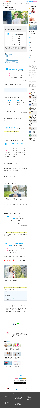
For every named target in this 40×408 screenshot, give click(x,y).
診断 (34, 85)
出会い (29, 13)
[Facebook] (13, 324)
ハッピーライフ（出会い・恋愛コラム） (18, 404)
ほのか (32, 65)
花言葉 (29, 85)
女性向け (35, 76)
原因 (29, 75)
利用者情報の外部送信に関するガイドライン (19, 398)
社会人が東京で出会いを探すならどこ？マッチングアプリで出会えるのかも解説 (22, 3)
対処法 (31, 77)
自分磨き (35, 84)
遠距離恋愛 (35, 86)
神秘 (30, 57)
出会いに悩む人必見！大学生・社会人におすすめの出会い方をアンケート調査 (16, 367)
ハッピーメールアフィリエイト (28, 399)
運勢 (29, 86)
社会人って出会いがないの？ (9, 54)
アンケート (13, 3)
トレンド (31, 39)
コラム (30, 37)
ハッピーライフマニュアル (21, 393)
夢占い (34, 75)
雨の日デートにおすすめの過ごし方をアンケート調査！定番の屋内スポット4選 (8, 367)
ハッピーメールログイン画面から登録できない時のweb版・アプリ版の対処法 (33, 14)
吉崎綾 (31, 75)
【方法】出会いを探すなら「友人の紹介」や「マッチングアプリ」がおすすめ (15, 56)
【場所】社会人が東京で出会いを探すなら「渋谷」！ (13, 55)
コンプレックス (35, 67)
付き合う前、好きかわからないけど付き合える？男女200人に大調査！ (8, 358)
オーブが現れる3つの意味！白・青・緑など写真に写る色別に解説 (33, 31)
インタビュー (30, 66)
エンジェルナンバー (34, 66)
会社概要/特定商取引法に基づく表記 (18, 397)
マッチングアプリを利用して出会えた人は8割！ (12, 61)
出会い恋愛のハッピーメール (5, 3)
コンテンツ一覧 (27, 400)
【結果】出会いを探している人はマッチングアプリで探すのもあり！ (13, 62)
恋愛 (30, 47)
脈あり (32, 84)
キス (29, 67)
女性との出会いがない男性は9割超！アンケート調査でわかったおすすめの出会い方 (16, 349)
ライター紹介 (26, 393)
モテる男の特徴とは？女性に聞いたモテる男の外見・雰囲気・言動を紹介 (8, 349)
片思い (30, 52)
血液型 (32, 85)
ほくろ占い (30, 65)
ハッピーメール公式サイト (18, 335)
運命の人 (32, 86)
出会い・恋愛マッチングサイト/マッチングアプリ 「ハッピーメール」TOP (9, 396)
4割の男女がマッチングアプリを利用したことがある (12, 60)
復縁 (34, 77)
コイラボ (32, 67)
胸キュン (30, 84)
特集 (30, 55)
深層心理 (31, 50)
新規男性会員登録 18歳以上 (7, 402)
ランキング (17, 393)
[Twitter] (15, 324)
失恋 (30, 42)
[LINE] (18, 324)
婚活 (29, 77)
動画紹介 (32, 74)
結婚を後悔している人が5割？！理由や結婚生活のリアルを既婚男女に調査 (17, 358)
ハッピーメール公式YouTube (28, 397)
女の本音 (32, 76)
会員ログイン (6, 403)
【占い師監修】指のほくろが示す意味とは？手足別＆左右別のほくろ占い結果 (33, 23)
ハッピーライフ (10, 3)
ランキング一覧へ (33, 33)
